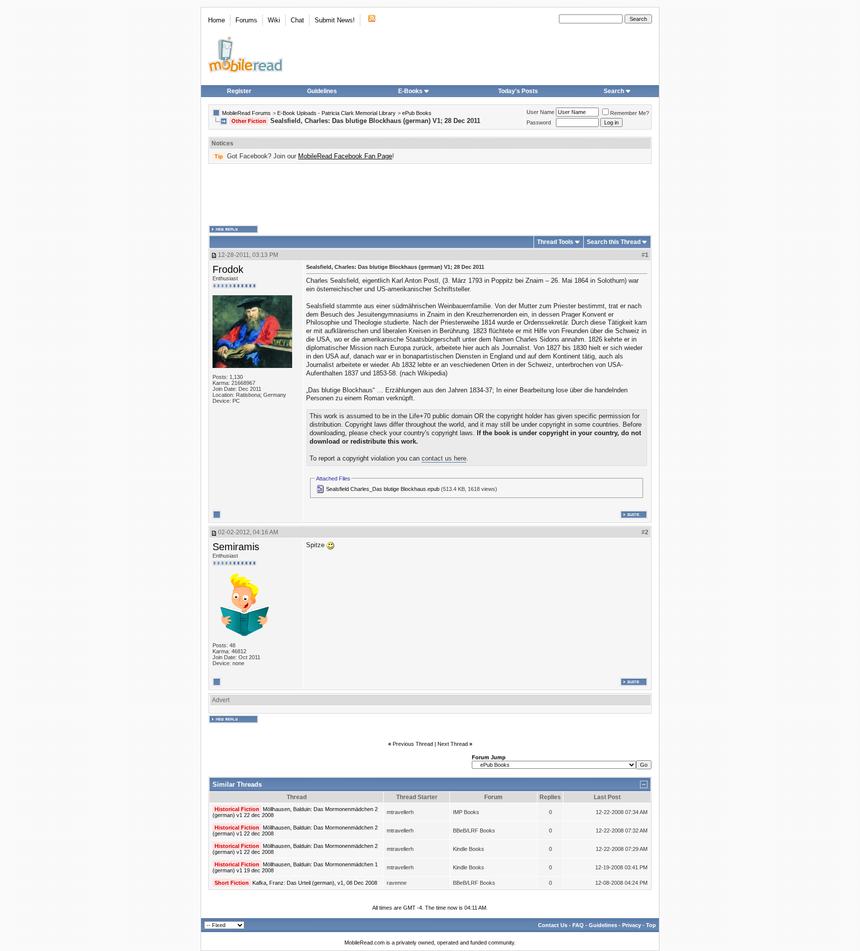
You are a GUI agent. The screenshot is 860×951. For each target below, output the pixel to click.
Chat (297, 20)
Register (239, 91)
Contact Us (552, 925)
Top (651, 925)
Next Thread (452, 744)
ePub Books (416, 113)
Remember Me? (629, 113)
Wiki (274, 20)
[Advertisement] (430, 194)
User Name (540, 112)
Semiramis (236, 546)
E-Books (410, 91)
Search (614, 91)
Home (216, 20)
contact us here (444, 458)
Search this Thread (614, 241)
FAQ (578, 925)
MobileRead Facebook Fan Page (345, 156)
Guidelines (322, 91)
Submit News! (335, 20)
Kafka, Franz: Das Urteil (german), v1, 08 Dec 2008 (314, 883)
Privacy (631, 925)
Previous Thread (413, 744)
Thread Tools (555, 241)
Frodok (228, 269)
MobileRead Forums (246, 113)
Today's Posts (518, 91)
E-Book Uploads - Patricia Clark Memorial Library (336, 113)
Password (539, 122)
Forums (246, 20)
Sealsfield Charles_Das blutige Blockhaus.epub (382, 489)
